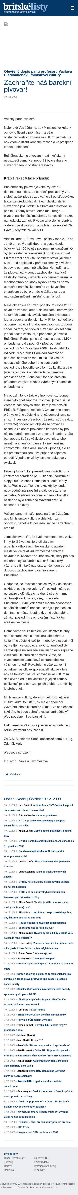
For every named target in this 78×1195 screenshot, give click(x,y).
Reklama (9, 1169)
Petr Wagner (24, 1091)
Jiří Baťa (23, 1009)
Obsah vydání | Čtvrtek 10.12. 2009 (32, 798)
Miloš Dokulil (26, 902)
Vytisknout (15, 774)
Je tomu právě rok (46, 815)
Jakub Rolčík (24, 1060)
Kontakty (8, 1161)
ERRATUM (23, 1127)
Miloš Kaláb (25, 912)
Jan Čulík (24, 805)
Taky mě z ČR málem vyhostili (34, 1019)
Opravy (8, 1165)
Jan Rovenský (25, 1050)
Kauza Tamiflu (37, 1009)
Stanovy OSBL (42, 1157)
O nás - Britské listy (14, 1157)
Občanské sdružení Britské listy (38, 1183)
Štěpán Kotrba (27, 815)
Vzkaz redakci (41, 1161)
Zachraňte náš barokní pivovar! (36, 927)
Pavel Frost (25, 953)
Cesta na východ (42, 953)
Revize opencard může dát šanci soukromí (43, 922)
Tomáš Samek (25, 1025)
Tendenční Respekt (44, 958)
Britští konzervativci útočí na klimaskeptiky (42, 1014)
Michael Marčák (26, 1035)
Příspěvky (39, 1169)
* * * (41, 1040)
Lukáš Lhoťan (26, 861)
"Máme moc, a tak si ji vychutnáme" (49, 1045)
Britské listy (32, 8)
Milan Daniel (26, 830)
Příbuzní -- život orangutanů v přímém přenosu (45, 1122)
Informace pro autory (45, 1165)
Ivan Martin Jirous (27, 1040)
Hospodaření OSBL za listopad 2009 (37, 1132)
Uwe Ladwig (25, 943)
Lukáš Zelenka (27, 871)
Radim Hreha (24, 958)
